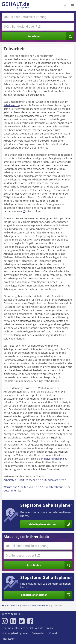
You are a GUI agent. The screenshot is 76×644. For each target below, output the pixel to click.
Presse (50, 628)
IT (24, 211)
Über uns (7, 628)
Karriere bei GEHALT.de (29, 628)
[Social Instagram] (5, 622)
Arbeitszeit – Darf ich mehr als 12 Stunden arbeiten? (35, 480)
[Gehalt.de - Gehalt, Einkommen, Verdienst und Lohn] (15, 5)
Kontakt (53, 633)
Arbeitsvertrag (12, 105)
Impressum (8, 638)
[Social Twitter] (22, 622)
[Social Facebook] (30, 622)
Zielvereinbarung (54, 458)
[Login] (65, 5)
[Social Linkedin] (13, 622)
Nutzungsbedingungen (15, 633)
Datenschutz (39, 633)
